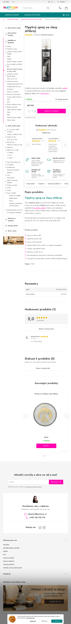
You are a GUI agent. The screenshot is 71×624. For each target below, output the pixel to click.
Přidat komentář (43, 368)
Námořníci (10, 172)
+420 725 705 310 (60, 8)
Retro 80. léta (11, 142)
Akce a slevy (12, 231)
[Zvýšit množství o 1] (35, 111)
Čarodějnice (10, 165)
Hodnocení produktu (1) (54, 183)
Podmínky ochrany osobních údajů (12, 567)
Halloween (10, 147)
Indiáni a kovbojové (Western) (12, 181)
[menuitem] (13, 15)
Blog (4, 554)
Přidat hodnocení (46, 329)
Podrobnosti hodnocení (47, 35)
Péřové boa (10, 89)
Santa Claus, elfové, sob (13, 162)
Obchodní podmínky (8, 564)
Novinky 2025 (12, 226)
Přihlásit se (56, 482)
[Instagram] (44, 527)
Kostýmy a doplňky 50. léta (14, 134)
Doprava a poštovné (8, 558)
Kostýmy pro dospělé (14, 195)
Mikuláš (11, 152)
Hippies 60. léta (11, 137)
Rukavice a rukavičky (12, 92)
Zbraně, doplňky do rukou (14, 104)
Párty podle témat (14, 126)
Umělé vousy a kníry (12, 81)
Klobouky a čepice (12, 49)
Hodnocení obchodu (46, 125)
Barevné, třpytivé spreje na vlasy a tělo (14, 70)
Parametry (41, 183)
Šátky (8, 115)
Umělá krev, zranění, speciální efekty (12, 75)
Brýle (8, 102)
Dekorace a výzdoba (12, 219)
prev (26, 416)
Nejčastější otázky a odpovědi (11, 548)
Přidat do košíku (52, 111)
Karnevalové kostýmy (12, 34)
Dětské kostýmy (13, 198)
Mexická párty (11, 178)
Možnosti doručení (63, 99)
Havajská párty (11, 167)
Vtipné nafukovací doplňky (14, 110)
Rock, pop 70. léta (12, 139)
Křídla (8, 112)
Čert (10, 155)
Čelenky (9, 59)
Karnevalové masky (14, 28)
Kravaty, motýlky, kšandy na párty (14, 98)
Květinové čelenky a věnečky (14, 61)
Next (65, 145)
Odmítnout (44, 621)
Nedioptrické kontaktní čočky (15, 84)
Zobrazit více (46, 133)
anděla (65, 88)
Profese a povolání (12, 185)
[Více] (66, 15)
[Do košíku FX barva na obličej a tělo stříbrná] (46, 446)
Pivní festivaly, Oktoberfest (14, 212)
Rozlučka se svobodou (13, 170)
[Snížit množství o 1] (29, 111)
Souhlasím (58, 621)
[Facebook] (40, 527)
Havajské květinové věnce (14, 86)
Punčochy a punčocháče (13, 94)
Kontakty (5, 551)
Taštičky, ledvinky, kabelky (14, 117)
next (67, 416)
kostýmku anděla (39, 208)
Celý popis (44, 93)
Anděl (10, 158)
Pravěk (9, 190)
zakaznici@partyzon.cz (37, 514)
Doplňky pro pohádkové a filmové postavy (15, 205)
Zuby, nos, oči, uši (12, 79)
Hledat (48, 8)
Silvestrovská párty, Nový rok (15, 210)
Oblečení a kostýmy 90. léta (14, 145)
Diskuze (67, 183)
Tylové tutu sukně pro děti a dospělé (14, 53)
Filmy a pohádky (11, 193)
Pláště (8, 56)
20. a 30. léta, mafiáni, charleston (13, 131)
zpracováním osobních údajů (34, 487)
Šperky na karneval (12, 107)
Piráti (8, 175)
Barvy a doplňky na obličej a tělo (14, 65)
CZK (51, 2)
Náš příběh (6, 2)
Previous (28, 145)
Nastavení (33, 621)
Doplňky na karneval (12, 41)
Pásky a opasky (11, 120)
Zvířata (9, 188)
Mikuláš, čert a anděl (12, 150)
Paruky (9, 46)
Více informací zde (30, 618)
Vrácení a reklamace (8, 561)
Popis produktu (31, 183)
